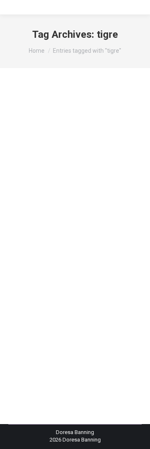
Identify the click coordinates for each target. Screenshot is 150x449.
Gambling (30, 231)
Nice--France (34, 246)
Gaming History (100, 239)
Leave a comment (40, 261)
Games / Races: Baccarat (49, 239)
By (41, 254)
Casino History (52, 224)
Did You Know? (90, 224)
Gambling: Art (104, 231)
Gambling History (65, 231)
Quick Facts (66, 246)
